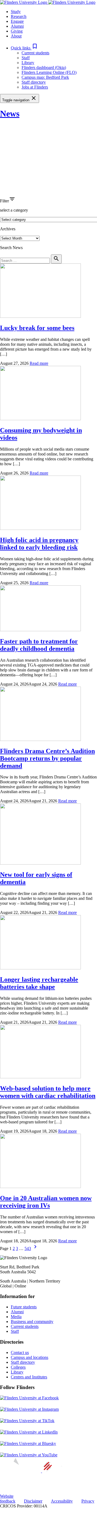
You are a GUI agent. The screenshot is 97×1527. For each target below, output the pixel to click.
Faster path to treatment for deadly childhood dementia (39, 645)
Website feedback (7, 1498)
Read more (39, 363)
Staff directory (34, 82)
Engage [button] (17, 21)
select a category (14, 210)
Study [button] (16, 11)
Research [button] (18, 16)
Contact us (20, 1352)
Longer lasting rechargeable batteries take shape (39, 983)
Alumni (17, 1311)
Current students (35, 53)
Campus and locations (29, 1357)
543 (28, 1248)
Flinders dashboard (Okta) (44, 67)
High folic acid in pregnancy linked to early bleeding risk (39, 543)
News (9, 113)
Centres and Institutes (29, 1377)
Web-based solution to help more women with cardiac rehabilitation (47, 1092)
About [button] (16, 36)
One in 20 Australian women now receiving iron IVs (46, 1202)
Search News (11, 247)
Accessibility (62, 1501)
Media (16, 1316)
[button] (24, 48)
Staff (26, 57)
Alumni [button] (17, 26)
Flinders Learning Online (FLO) (49, 72)
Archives (7, 229)
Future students (24, 1307)
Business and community (32, 1321)
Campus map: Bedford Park (45, 77)
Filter (4, 201)
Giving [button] (17, 31)
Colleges (18, 1367)
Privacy (87, 1501)
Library (28, 62)
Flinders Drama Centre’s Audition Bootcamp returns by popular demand (47, 758)
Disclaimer (33, 1501)
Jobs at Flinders (35, 87)
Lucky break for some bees (37, 327)
